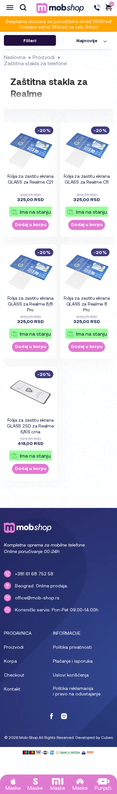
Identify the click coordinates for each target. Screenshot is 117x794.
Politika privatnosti (72, 647)
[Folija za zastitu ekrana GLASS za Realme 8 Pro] (86, 270)
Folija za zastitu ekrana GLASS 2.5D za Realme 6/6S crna (30, 425)
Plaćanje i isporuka (73, 661)
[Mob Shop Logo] (60, 8)
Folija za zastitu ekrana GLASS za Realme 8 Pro (87, 303)
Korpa (10, 661)
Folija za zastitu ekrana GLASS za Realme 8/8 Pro (30, 303)
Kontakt (12, 689)
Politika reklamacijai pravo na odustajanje (76, 690)
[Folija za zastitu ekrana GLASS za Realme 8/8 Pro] (30, 270)
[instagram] (64, 716)
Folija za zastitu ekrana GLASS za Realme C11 (87, 179)
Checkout (14, 675)
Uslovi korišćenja (71, 675)
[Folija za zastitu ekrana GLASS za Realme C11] (86, 148)
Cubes (107, 737)
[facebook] (51, 716)
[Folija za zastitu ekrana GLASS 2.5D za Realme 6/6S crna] (30, 392)
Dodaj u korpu (30, 224)
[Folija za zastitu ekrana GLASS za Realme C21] (30, 148)
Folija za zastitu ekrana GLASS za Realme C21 (30, 179)
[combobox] (88, 40)
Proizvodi (14, 647)
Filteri (29, 40)
